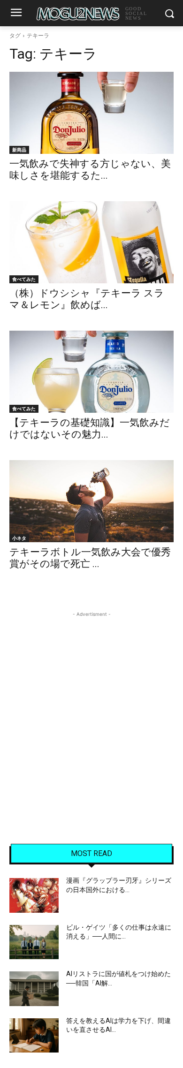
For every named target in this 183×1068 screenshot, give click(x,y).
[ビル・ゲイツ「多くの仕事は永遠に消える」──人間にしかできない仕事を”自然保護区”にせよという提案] (34, 942)
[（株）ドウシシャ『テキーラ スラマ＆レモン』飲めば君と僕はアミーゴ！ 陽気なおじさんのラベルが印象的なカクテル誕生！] (91, 242)
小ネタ (19, 538)
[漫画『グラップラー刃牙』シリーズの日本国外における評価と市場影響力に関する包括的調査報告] (34, 895)
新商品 (19, 149)
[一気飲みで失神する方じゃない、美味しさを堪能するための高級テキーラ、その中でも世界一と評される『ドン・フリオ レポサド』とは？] (91, 113)
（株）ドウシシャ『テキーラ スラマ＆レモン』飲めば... (86, 299)
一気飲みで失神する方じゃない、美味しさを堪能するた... (90, 169)
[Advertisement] (91, 710)
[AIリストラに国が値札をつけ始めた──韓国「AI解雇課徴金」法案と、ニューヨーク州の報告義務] (34, 988)
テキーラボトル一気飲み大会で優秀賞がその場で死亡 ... (90, 557)
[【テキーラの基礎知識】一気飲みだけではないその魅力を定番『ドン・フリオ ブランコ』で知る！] (91, 372)
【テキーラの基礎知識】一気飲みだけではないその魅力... (89, 428)
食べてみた (24, 279)
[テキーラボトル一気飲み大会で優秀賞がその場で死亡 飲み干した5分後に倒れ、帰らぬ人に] (91, 501)
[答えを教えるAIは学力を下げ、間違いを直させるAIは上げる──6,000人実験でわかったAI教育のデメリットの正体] (34, 1035)
